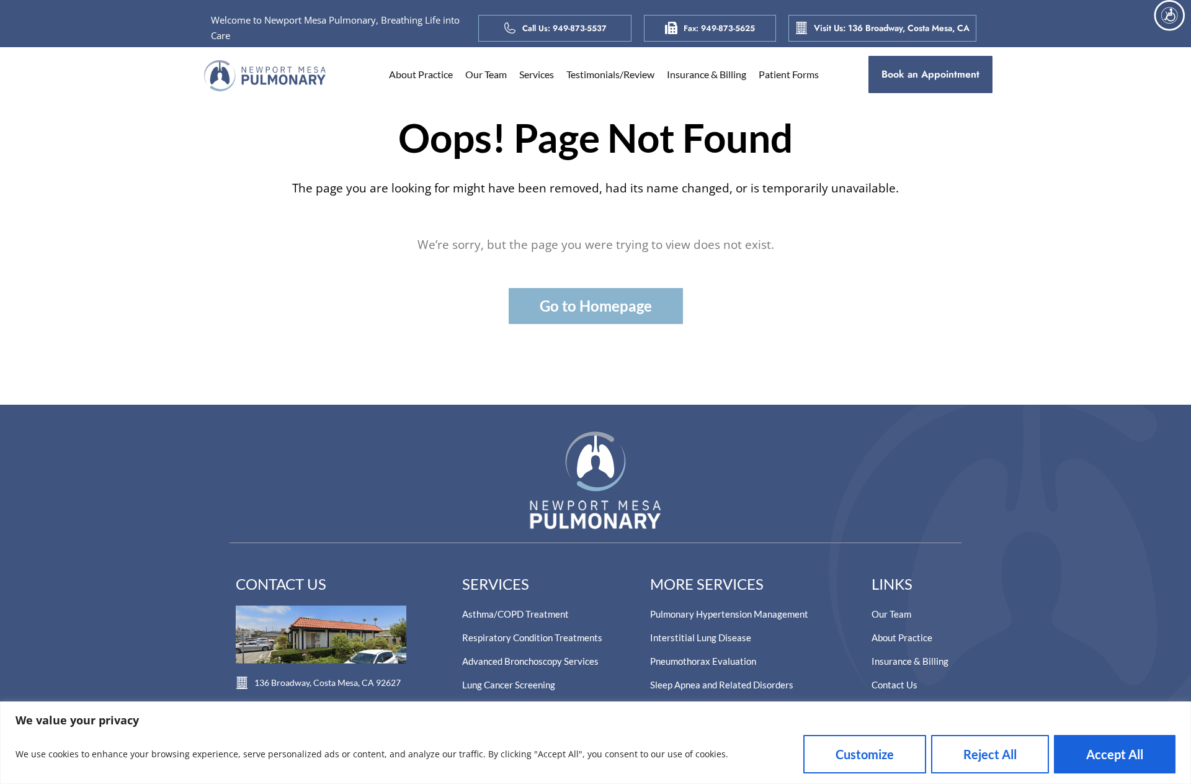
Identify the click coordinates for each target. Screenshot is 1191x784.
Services (536, 74)
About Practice (421, 74)
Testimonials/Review (610, 74)
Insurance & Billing (706, 74)
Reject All (990, 754)
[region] (595, 742)
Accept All (1114, 754)
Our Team (486, 74)
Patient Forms (789, 74)
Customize (865, 754)
